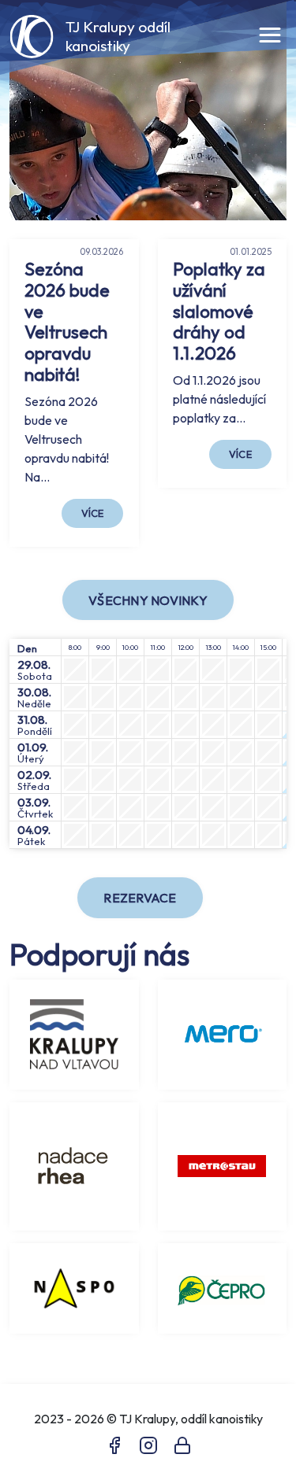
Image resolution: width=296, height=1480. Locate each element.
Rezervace (139, 898)
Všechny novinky (148, 600)
